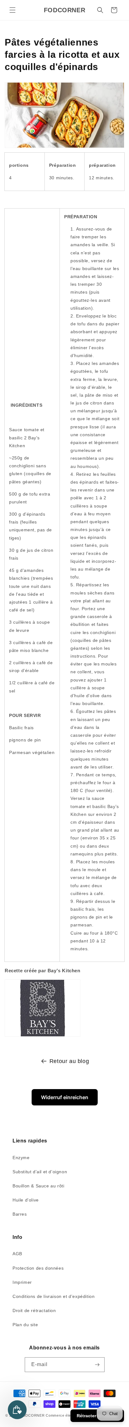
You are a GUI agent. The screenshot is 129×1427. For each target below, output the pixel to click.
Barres (20, 1214)
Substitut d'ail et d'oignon (40, 1171)
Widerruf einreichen (64, 1097)
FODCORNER (32, 1415)
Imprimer (22, 1282)
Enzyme (21, 1157)
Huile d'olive (26, 1199)
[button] (12, 10)
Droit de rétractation (34, 1310)
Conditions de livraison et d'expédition (54, 1296)
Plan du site (25, 1324)
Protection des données (38, 1268)
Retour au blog (69, 1061)
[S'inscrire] (97, 1364)
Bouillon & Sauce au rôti (38, 1185)
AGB (17, 1253)
